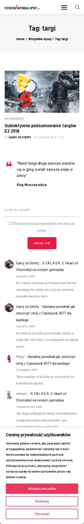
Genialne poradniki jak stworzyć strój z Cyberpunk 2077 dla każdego (45, 313)
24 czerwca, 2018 (45, 137)
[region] (42, 475)
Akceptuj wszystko (42, 489)
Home (20, 39)
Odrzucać (42, 514)
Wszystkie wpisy (39, 39)
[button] (65, 7)
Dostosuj (42, 501)
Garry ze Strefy (27, 263)
